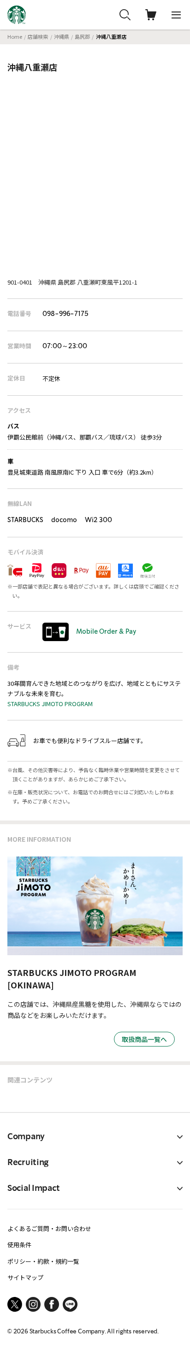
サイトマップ (25, 1277)
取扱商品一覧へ (144, 1039)
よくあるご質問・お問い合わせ (49, 1228)
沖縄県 (61, 36)
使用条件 (19, 1244)
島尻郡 (82, 36)
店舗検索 (38, 36)
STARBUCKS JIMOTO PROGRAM (50, 703)
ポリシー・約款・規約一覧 (43, 1261)
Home (14, 36)
